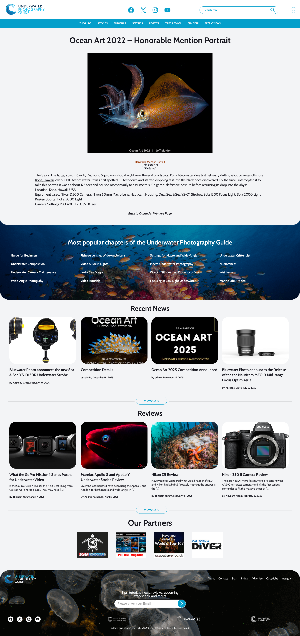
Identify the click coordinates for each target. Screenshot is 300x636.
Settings (137, 23)
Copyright (272, 578)
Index (244, 578)
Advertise (257, 578)
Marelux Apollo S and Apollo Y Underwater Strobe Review (105, 477)
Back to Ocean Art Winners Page (150, 213)
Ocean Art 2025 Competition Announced (184, 369)
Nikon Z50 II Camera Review (245, 474)
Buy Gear (193, 23)
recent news (213, 23)
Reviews (154, 23)
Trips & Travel (173, 23)
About (211, 578)
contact (223, 578)
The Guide (85, 23)
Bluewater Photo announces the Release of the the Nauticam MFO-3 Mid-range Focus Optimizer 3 (254, 374)
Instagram (287, 578)
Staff (235, 578)
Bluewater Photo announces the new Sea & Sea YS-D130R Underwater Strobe (41, 372)
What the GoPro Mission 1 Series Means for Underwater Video (40, 477)
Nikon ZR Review (164, 474)
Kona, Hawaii (44, 180)
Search (273, 10)
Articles (103, 23)
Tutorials (120, 23)
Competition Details (97, 369)
